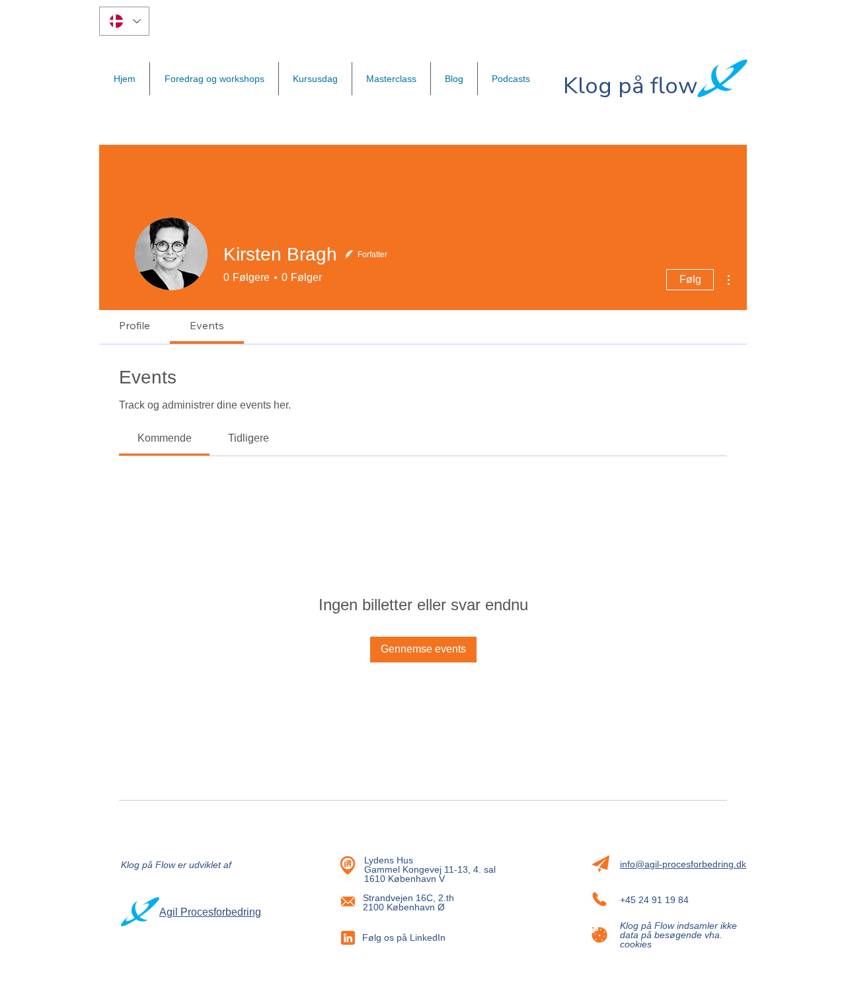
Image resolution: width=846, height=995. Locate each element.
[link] (164, 438)
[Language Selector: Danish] (124, 21)
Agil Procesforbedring (210, 912)
